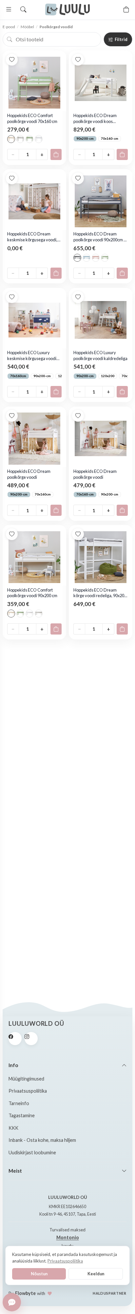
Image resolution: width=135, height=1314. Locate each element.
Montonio (67, 1237)
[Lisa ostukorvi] (56, 154)
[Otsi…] (23, 9)
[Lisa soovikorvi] (12, 60)
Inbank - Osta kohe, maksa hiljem (42, 1140)
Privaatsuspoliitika (28, 1091)
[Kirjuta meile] (12, 1302)
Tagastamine (22, 1115)
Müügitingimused (26, 1079)
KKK (13, 1128)
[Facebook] (15, 1038)
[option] (11, 139)
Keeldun (95, 1273)
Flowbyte (25, 1293)
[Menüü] (9, 9)
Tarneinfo (19, 1103)
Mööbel (27, 27)
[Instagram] (31, 1038)
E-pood (9, 27)
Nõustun (39, 1273)
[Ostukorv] (126, 9)
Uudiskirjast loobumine (32, 1152)
